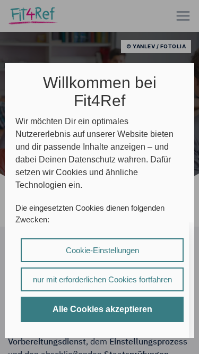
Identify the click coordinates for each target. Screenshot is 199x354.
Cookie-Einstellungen (102, 250)
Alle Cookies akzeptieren (102, 309)
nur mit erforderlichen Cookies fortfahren (102, 279)
